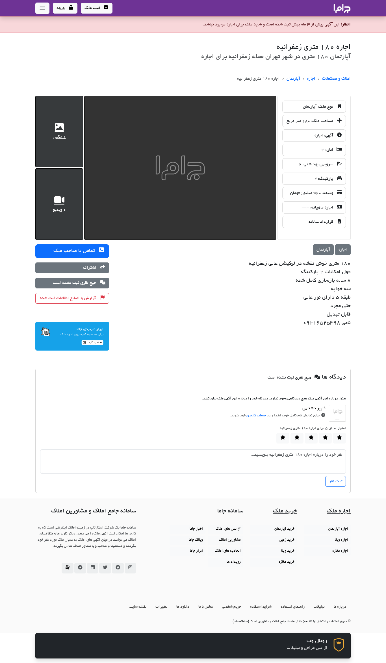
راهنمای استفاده (293, 607)
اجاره (311, 79)
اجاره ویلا (341, 540)
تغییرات (161, 607)
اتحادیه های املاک (228, 551)
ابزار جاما (196, 551)
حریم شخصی (231, 607)
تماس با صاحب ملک (74, 251)
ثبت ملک (92, 8)
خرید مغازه (286, 562)
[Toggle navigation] (42, 8)
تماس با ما (205, 607)
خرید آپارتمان (284, 529)
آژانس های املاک (228, 529)
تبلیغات (319, 607)
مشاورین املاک (230, 540)
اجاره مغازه (340, 551)
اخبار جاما (196, 529)
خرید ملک (285, 511)
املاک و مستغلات (336, 79)
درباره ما (340, 607)
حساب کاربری (256, 416)
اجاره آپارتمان (338, 529)
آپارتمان (293, 79)
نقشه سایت (137, 607)
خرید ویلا (287, 551)
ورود (61, 8)
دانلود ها (182, 607)
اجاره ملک (339, 511)
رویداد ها (234, 562)
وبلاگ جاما (196, 540)
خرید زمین (286, 540)
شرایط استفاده (261, 607)
